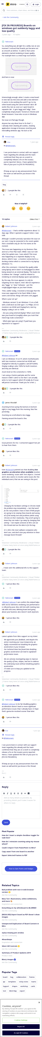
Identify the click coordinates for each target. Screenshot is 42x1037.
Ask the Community (11, 17)
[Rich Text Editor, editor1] (21, 807)
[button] (2, 5)
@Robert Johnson (8, 355)
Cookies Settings (20, 1020)
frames (32, 977)
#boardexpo (7, 939)
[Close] (39, 1002)
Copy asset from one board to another (18, 851)
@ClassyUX (10, 470)
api (4, 982)
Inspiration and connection (12, 904)
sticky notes (23, 982)
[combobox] (21, 10)
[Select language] (27, 4)
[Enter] (4, 10)
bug (4, 184)
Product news (7, 956)
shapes (14, 986)
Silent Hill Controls (9, 946)
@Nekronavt (10, 146)
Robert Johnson (11, 226)
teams (33, 982)
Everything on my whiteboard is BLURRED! (19, 908)
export (22, 991)
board (5, 977)
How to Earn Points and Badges (21, 869)
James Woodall (11, 402)
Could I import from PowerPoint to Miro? (19, 848)
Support (6, 986)
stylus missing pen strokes (13, 933)
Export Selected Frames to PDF (14, 855)
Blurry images (7, 959)
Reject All (20, 1026)
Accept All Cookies (21, 1033)
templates (12, 982)
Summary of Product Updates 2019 (16, 953)
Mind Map (13, 991)
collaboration (21, 977)
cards (33, 986)
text (4, 991)
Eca (8, 142)
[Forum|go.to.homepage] (14, 4)
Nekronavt (9, 42)
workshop (24, 986)
